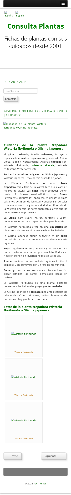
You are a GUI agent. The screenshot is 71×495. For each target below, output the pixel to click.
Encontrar (10, 98)
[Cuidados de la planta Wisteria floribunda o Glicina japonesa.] (25, 130)
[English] (20, 13)
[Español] (8, 13)
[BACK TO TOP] (35, 472)
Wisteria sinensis (43, 165)
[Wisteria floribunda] (23, 333)
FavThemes (40, 483)
